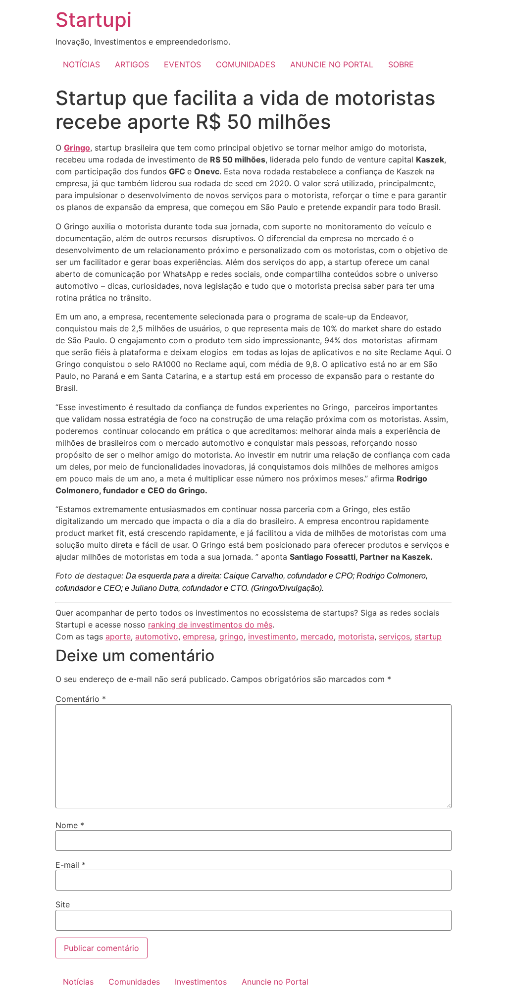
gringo (231, 636)
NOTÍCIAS (81, 64)
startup (428, 636)
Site (62, 904)
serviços (394, 636)
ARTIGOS (132, 64)
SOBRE (401, 64)
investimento (272, 636)
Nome (69, 825)
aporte (118, 636)
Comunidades (134, 982)
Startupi (93, 19)
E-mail (70, 865)
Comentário (80, 699)
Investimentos (201, 982)
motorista (356, 636)
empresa (199, 636)
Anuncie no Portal (275, 982)
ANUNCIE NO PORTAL (331, 64)
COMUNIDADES (245, 64)
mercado (317, 636)
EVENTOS (182, 64)
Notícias (78, 982)
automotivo (156, 636)
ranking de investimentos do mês (210, 625)
